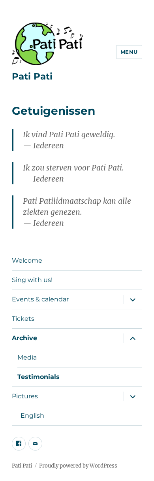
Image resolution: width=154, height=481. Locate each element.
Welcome (27, 260)
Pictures (25, 396)
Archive (24, 338)
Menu (129, 52)
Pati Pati (32, 76)
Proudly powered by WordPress (78, 465)
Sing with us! (32, 280)
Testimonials (38, 377)
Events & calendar (40, 299)
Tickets (23, 318)
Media (27, 357)
